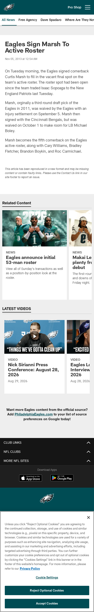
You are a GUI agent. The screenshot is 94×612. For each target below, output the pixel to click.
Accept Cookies (47, 603)
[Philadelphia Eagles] (47, 499)
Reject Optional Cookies (47, 590)
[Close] (89, 517)
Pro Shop (74, 7)
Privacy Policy (30, 568)
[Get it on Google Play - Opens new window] (61, 480)
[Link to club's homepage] (9, 5)
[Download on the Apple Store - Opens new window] (30, 478)
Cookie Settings (47, 577)
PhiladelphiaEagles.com (34, 414)
